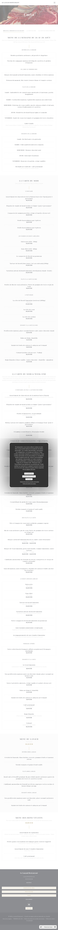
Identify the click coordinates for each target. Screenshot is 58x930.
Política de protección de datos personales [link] (29, 482)
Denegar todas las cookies (29, 476)
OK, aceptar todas (29, 473)
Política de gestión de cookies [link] (29, 483)
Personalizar (29, 479)
